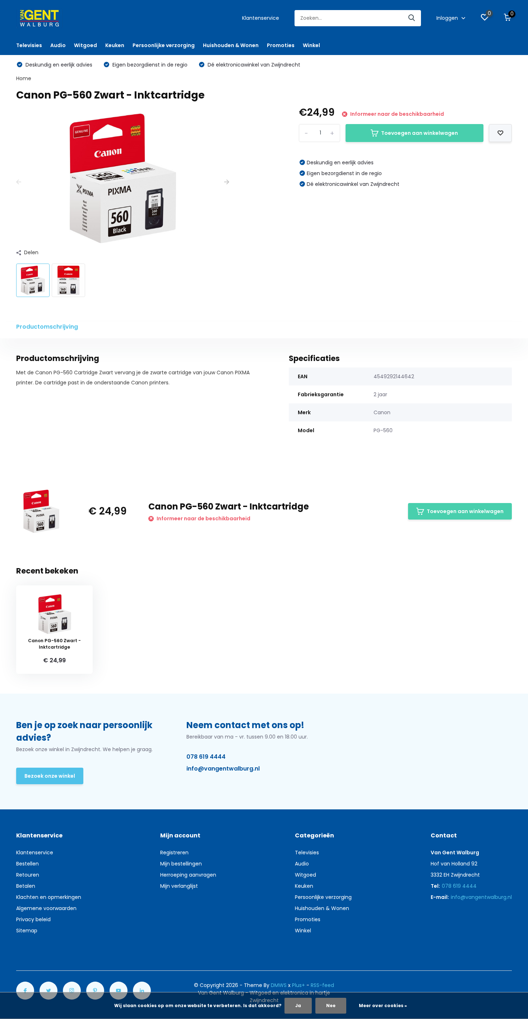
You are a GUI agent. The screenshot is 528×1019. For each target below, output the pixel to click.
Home (23, 78)
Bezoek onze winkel (49, 776)
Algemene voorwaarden (46, 908)
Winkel (311, 45)
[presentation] (18, 182)
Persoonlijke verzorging (164, 45)
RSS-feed (322, 985)
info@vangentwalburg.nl (223, 768)
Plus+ (298, 985)
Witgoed (85, 45)
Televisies (29, 45)
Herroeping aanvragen (188, 874)
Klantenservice (260, 18)
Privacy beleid (33, 919)
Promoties (281, 45)
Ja (298, 1005)
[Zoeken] (412, 18)
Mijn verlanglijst (179, 886)
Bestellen (27, 863)
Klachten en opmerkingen (48, 897)
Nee (330, 1005)
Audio (58, 45)
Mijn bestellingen (181, 863)
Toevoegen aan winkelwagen (419, 133)
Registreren (174, 852)
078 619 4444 (206, 757)
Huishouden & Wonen (231, 45)
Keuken (114, 45)
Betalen (25, 886)
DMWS (279, 985)
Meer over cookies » (383, 1005)
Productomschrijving (47, 327)
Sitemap (26, 930)
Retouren (27, 874)
